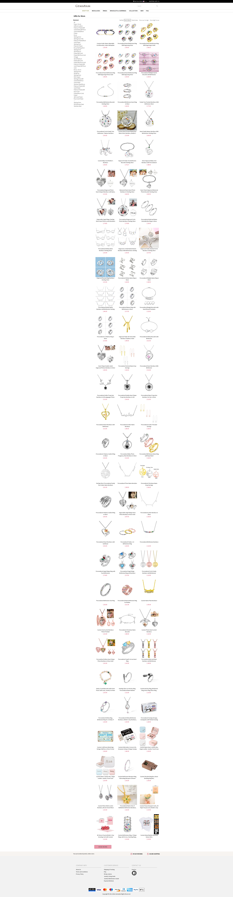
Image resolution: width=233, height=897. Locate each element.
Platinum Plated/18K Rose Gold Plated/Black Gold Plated (79, 92)
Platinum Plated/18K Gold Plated (79, 87)
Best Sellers (127, 20)
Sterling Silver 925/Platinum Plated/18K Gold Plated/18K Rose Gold (80, 52)
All (74, 22)
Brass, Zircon (77, 70)
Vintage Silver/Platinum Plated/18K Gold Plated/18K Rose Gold (80, 59)
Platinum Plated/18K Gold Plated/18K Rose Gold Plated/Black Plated (80, 30)
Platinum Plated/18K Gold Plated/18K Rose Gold (80, 66)
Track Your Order (138, 1)
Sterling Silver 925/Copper (77, 76)
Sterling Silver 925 (78, 39)
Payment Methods (109, 881)
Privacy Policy (80, 874)
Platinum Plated (78, 46)
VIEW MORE (102, 847)
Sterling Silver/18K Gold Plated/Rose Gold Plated (78, 80)
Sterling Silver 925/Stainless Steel (79, 103)
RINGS (105, 11)
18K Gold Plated (78, 97)
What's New (135, 20)
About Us (78, 869)
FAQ (147, 11)
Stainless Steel (77, 106)
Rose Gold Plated (78, 99)
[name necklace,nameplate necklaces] (83, 6)
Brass (75, 35)
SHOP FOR (85, 11)
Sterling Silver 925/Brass (77, 72)
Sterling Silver (77, 37)
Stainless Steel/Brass (79, 84)
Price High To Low (154, 20)
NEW (142, 11)
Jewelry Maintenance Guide (111, 878)
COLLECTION (133, 11)
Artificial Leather (78, 26)
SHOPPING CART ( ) (154, 1)
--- (74, 101)
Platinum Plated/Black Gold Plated (80, 41)
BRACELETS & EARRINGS (118, 11)
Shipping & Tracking (109, 869)
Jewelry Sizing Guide (109, 876)
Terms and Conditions (82, 872)
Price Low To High (144, 20)
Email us (134, 869)
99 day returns (108, 874)
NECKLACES (96, 11)
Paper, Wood (77, 24)
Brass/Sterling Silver (79, 48)
